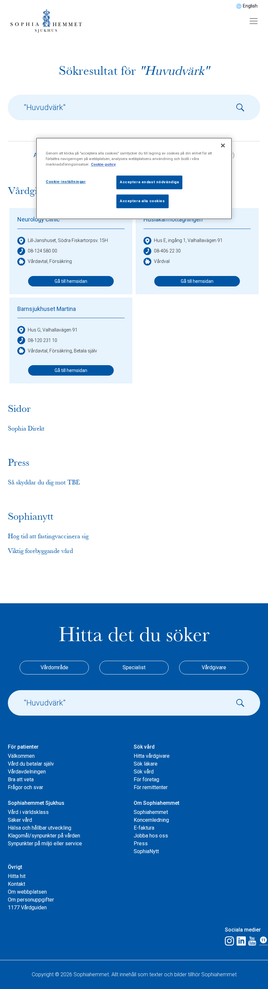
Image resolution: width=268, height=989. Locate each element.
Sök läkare (146, 764)
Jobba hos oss (151, 836)
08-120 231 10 (42, 340)
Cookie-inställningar (66, 182)
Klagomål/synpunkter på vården (44, 836)
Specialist (134, 667)
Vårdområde (54, 667)
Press (141, 843)
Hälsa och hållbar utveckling (39, 828)
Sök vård (144, 772)
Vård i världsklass (28, 812)
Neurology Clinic (38, 219)
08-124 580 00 (42, 250)
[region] (134, 178)
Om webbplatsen (27, 892)
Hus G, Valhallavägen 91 (52, 329)
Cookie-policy (103, 164)
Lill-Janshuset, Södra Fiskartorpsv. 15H (68, 240)
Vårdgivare (214, 667)
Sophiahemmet (151, 812)
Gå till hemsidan (71, 281)
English (250, 5)
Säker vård (20, 820)
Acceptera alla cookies (142, 201)
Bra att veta (21, 779)
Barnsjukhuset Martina (46, 308)
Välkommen (21, 756)
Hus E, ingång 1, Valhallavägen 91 (188, 240)
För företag (146, 779)
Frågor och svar (25, 787)
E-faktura (144, 828)
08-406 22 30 (167, 250)
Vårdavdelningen (27, 772)
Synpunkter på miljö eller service (45, 843)
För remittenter (151, 787)
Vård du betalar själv (31, 764)
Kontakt (16, 884)
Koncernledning (151, 820)
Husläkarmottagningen (173, 219)
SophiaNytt (146, 851)
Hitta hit (16, 876)
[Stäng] (223, 145)
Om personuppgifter (31, 900)
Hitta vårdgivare (152, 756)
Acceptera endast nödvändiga (149, 182)
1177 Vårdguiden (27, 907)
